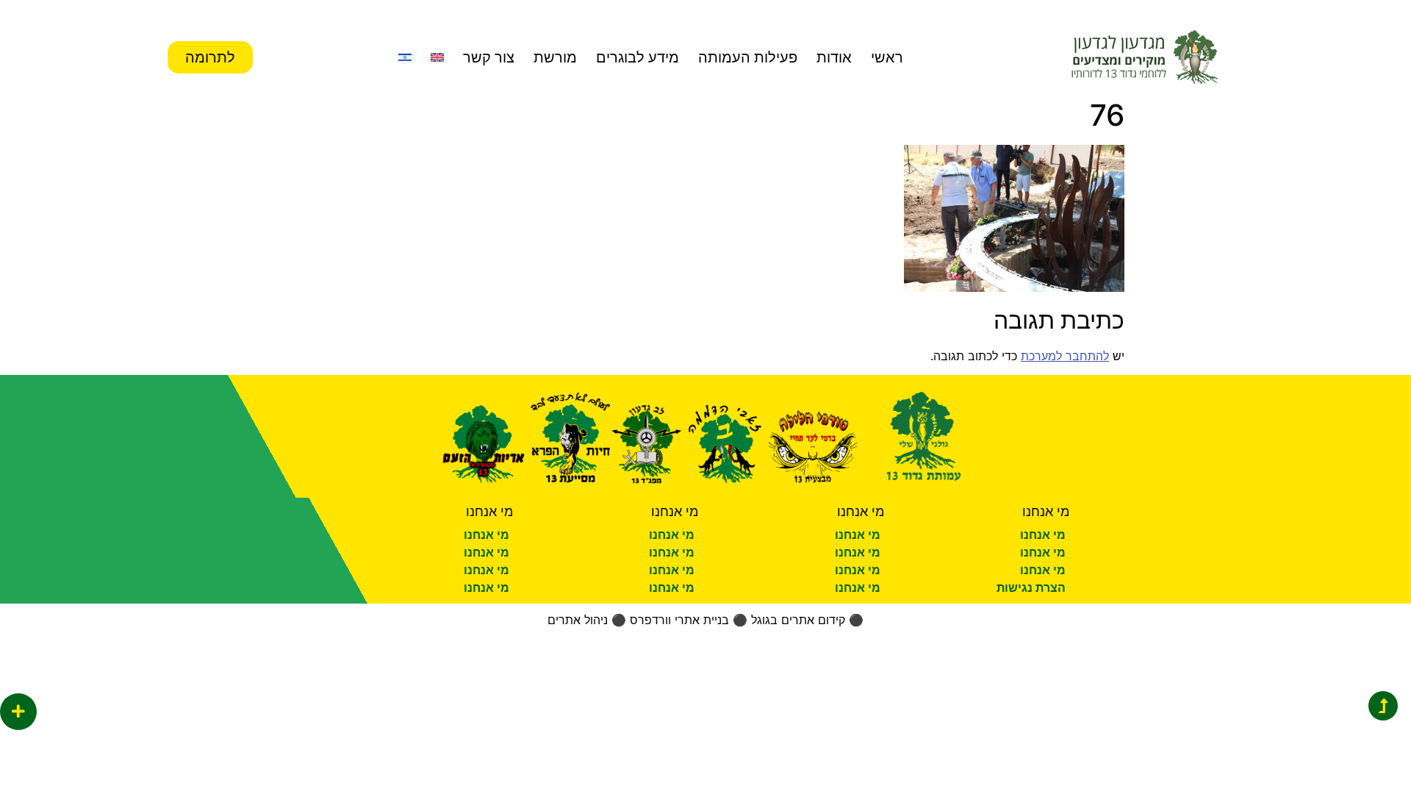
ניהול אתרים (577, 619)
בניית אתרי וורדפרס (679, 619)
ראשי (887, 57)
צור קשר (488, 57)
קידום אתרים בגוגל (798, 619)
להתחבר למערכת (1065, 355)
